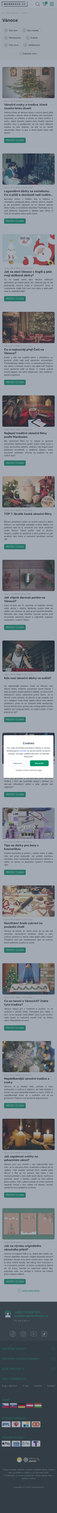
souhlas (23, 750)
